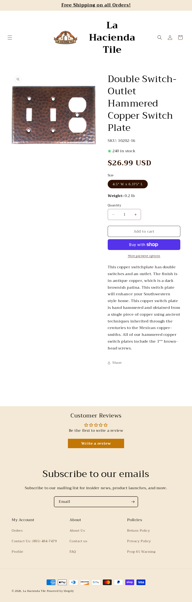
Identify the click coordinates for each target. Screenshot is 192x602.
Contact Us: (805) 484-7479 (34, 541)
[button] (10, 37)
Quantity (114, 205)
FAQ (73, 551)
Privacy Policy (139, 541)
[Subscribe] (133, 501)
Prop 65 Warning (141, 551)
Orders (17, 530)
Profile (17, 551)
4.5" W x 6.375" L (128, 184)
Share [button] (117, 362)
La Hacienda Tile (34, 591)
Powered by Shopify (60, 591)
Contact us (79, 541)
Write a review (96, 443)
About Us (77, 530)
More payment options (144, 256)
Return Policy (138, 530)
